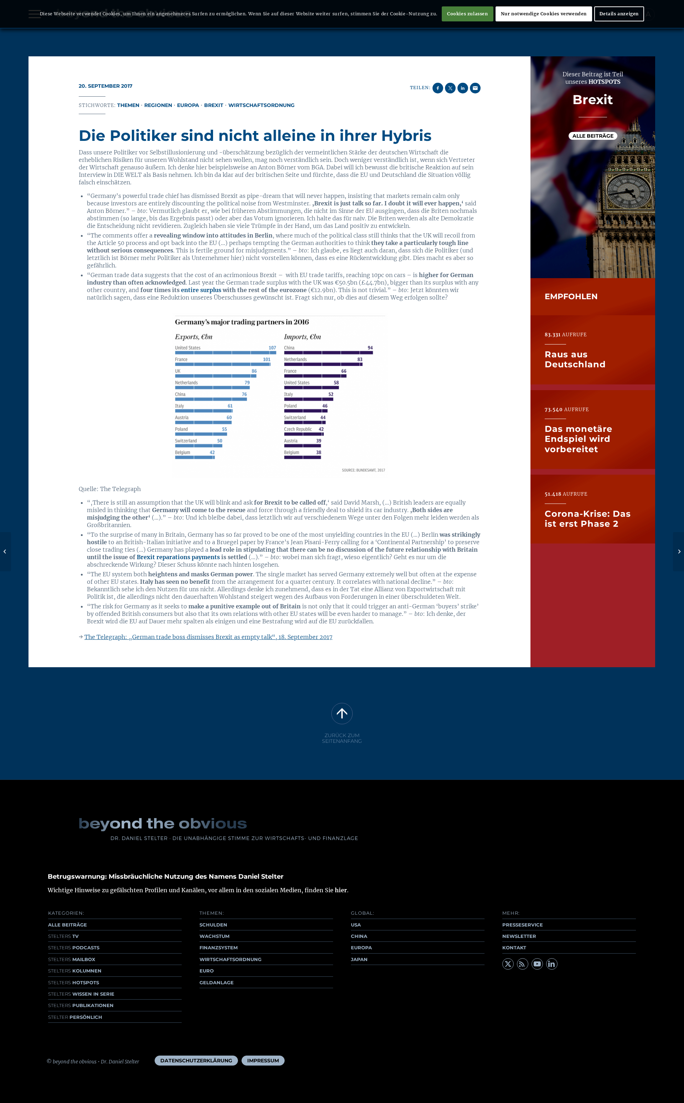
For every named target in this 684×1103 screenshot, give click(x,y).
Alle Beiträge (592, 135)
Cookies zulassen (467, 13)
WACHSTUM (214, 936)
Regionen (158, 105)
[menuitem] (196, 1061)
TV (63, 936)
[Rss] (522, 964)
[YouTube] (537, 964)
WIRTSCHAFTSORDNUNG (230, 959)
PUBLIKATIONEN (81, 1005)
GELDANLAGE (217, 982)
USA (356, 925)
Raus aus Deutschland (575, 359)
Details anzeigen (619, 13)
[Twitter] (508, 964)
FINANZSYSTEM (219, 947)
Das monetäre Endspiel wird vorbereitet (578, 439)
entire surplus (201, 289)
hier (341, 890)
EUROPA (361, 947)
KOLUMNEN (75, 971)
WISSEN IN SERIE (81, 994)
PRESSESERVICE (522, 925)
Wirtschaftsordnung (261, 105)
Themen (128, 105)
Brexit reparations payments (178, 557)
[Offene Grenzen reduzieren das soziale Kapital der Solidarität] (5, 551)
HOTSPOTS (73, 982)
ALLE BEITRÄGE (67, 925)
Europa (188, 105)
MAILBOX (71, 959)
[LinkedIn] (552, 964)
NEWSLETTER (519, 936)
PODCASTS (73, 947)
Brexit (213, 105)
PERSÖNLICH (75, 1017)
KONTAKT (514, 947)
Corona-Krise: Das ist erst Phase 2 (588, 518)
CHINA (359, 936)
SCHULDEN (213, 925)
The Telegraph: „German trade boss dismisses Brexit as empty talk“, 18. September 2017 (208, 636)
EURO (207, 971)
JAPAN (359, 959)
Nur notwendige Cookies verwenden (544, 13)
